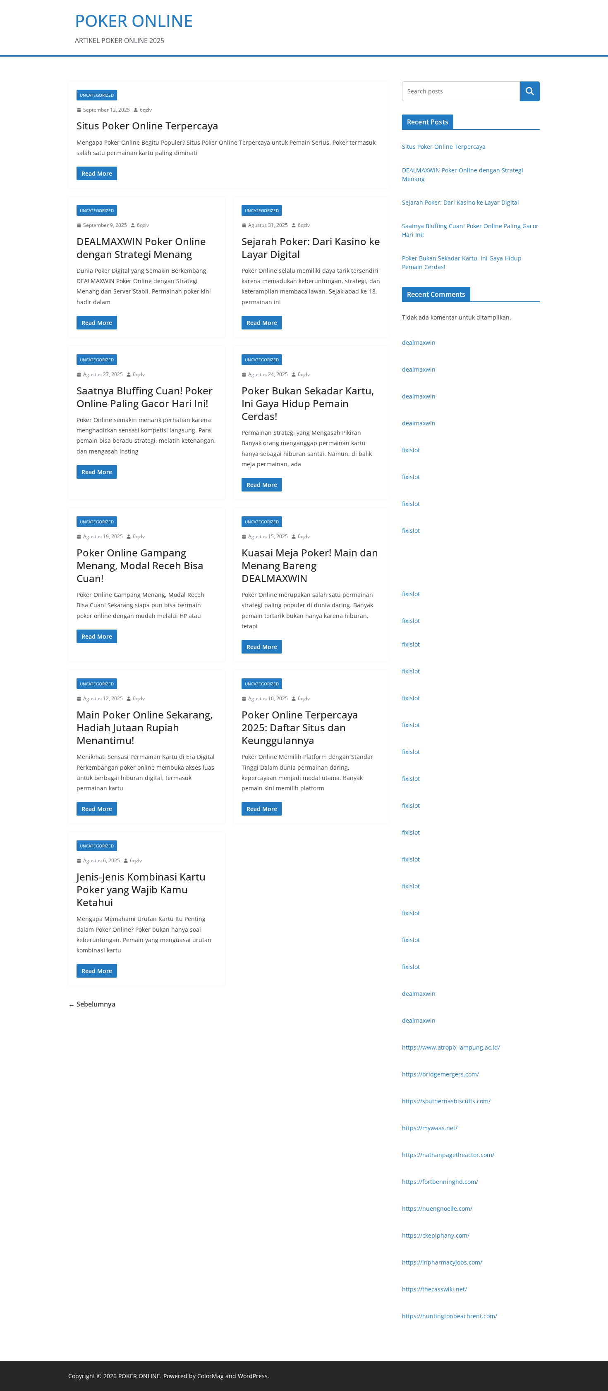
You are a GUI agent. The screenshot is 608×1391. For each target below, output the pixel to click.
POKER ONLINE (134, 20)
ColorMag (210, 1376)
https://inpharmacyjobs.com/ (442, 1262)
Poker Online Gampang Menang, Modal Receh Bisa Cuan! (140, 565)
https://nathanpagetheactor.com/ (448, 1155)
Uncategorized (97, 95)
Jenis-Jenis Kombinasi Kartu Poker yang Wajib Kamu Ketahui (141, 889)
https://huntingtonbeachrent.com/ (449, 1316)
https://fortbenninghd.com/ (440, 1182)
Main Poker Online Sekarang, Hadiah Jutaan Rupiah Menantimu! (145, 727)
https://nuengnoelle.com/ (437, 1208)
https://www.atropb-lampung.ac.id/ (451, 1047)
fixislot (411, 450)
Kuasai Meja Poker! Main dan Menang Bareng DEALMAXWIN (310, 565)
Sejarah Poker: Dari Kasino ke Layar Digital (311, 247)
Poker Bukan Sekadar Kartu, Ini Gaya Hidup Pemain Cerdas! (308, 403)
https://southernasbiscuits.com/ (446, 1101)
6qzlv (146, 109)
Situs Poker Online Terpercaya (147, 125)
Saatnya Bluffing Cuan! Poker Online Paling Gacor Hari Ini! (145, 397)
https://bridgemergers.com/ (440, 1074)
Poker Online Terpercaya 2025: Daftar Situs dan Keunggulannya (300, 727)
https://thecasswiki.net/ (434, 1289)
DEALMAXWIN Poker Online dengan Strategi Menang (141, 247)
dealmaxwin (419, 342)
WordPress (253, 1376)
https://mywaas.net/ (429, 1128)
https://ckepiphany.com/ (435, 1235)
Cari (530, 91)
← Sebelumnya (91, 1004)
